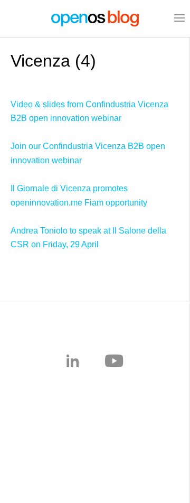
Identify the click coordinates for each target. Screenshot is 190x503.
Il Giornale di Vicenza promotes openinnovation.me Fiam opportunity (79, 195)
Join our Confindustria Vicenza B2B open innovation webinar (88, 153)
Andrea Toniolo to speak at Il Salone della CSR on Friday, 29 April (88, 237)
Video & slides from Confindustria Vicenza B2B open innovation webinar (89, 111)
